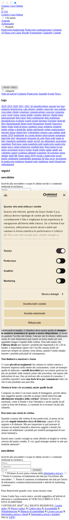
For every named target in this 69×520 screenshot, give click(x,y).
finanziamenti (13, 123)
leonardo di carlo (36, 138)
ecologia (20, 120)
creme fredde (26, 115)
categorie (9, 90)
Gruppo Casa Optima (12, 6)
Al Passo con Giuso (11, 32)
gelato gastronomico (54, 129)
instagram (60, 135)
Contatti (57, 32)
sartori (14, 152)
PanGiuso (17, 144)
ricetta (29, 149)
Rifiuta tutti (34, 322)
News (58, 93)
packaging (61, 141)
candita (39, 109)
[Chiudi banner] (64, 195)
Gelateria (57, 29)
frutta (10, 126)
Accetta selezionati (34, 313)
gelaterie (57, 126)
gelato (4, 129)
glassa (12, 132)
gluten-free (21, 132)
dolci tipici (21, 117)
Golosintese (34, 132)
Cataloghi (47, 32)
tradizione (43, 161)
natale (30, 141)
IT (2, 11)
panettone (6, 144)
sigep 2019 (30, 155)
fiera (3, 123)
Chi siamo (10, 17)
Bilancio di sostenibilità (32, 511)
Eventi (51, 93)
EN (6, 11)
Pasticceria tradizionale (12, 29)
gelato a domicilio (17, 129)
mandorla (11, 141)
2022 (27, 106)
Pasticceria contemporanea (38, 29)
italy (13, 138)
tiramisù (29, 161)
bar (58, 106)
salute (55, 149)
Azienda (5, 20)
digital (54, 115)
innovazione (48, 135)
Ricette (25, 32)
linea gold (50, 138)
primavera (25, 147)
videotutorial (7, 164)
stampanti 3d (37, 158)
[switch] (60, 260)
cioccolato (6, 112)
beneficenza (16, 109)
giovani (5, 132)
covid (9, 115)
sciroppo (54, 152)
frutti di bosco (21, 126)
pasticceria (48, 144)
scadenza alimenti (27, 152)
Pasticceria (32, 93)
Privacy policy (18, 508)
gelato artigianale (35, 129)
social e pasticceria (45, 155)
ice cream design (33, 135)
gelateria (48, 126)
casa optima (60, 109)
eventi (28, 120)
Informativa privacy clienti (14, 514)
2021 (21, 106)
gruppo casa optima (50, 132)
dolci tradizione (52, 117)
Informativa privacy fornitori (45, 514)
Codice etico (35, 508)
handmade (19, 135)
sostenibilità (25, 158)
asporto (52, 106)
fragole (48, 123)
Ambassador (7, 23)
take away (50, 158)
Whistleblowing (9, 511)
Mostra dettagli (50, 294)
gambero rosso (35, 126)
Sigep (21, 155)
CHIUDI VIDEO (10, 87)
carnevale (48, 109)
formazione (38, 123)
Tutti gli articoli (9, 93)
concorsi (50, 112)
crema (16, 115)
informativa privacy (53, 473)
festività (61, 120)
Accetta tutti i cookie (34, 303)
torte (35, 161)
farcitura (43, 120)
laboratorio (21, 138)
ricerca (21, 149)
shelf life (13, 155)
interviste (5, 138)
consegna (59, 112)
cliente (15, 112)
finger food (26, 123)
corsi (3, 115)
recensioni (12, 149)
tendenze (19, 161)
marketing (21, 141)
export (35, 120)
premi (17, 147)
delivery (46, 115)
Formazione (36, 32)
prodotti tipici (37, 147)
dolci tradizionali (35, 117)
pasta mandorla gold (32, 144)
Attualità (42, 93)
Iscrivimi (37, 470)
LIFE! (12, 517)
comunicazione (37, 112)
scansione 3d (43, 152)
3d (31, 106)
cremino (38, 115)
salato (49, 149)
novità (37, 141)
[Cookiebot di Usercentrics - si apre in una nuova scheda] (43, 195)
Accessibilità (50, 508)
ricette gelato (38, 149)
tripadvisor (60, 161)
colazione (24, 112)
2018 (3, 106)
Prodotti (9, 27)
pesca (10, 147)
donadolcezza (8, 120)
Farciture (52, 120)
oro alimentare (48, 141)
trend (51, 161)
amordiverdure (40, 106)
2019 (9, 106)
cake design (29, 109)
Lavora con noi (55, 511)
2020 (15, 106)
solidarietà (13, 158)
